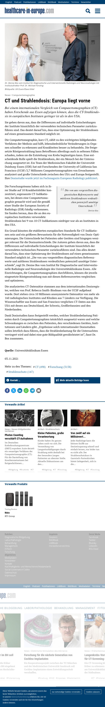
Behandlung (10, 543)
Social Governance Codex (17, 569)
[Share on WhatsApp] (26, 390)
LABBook (42, 2)
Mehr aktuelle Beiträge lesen (74, 380)
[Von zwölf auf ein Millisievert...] (85, 418)
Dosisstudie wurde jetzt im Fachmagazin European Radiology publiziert (54, 178)
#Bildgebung (13, 470)
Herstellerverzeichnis (59, 545)
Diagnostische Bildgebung (17, 537)
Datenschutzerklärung (20, 697)
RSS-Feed (93, 548)
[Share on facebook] (7, 390)
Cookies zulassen (93, 692)
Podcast (17, 2)
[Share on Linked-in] (19, 390)
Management (11, 545)
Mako (7, 512)
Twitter (92, 540)
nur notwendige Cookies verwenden (66, 692)
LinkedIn (93, 545)
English (8, 2)
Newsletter (86, 2)
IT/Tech (8, 548)
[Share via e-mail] (38, 390)
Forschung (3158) (60, 367)
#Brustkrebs (24, 470)
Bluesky (92, 543)
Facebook (93, 537)
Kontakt (8, 563)
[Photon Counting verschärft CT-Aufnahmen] (19, 418)
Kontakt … (14, 380)
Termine (75, 2)
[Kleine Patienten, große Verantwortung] (52, 418)
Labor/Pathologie (13, 540)
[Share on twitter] (13, 390)
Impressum (10, 575)
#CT (32, 470)
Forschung (10, 551)
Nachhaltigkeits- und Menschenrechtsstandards (28, 566)
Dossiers (53, 537)
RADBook (52, 2)
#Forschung (62, 470)
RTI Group (10, 516)
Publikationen (29, 2)
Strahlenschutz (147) (21, 372)
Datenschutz (11, 572)
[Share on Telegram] (32, 390)
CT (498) (40, 367)
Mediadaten (63, 2)
